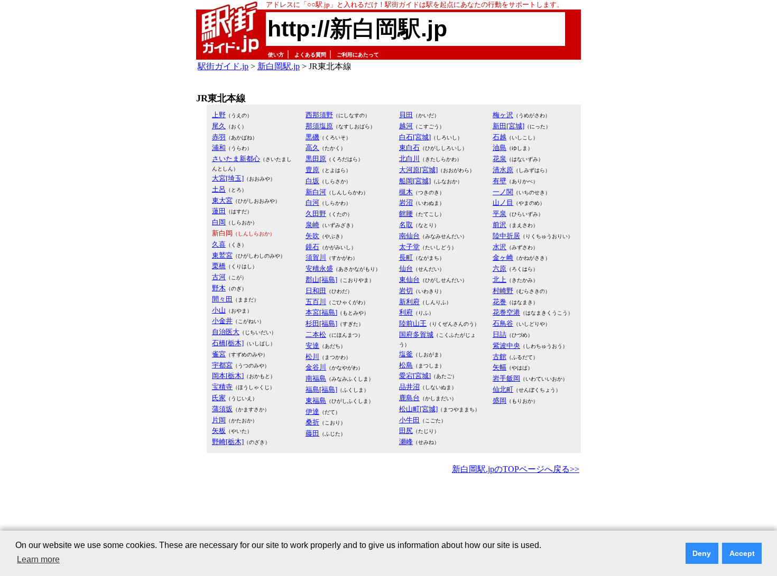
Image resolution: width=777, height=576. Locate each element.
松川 (312, 357)
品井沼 (409, 387)
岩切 (406, 291)
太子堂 (409, 247)
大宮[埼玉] (228, 178)
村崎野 (503, 291)
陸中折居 (506, 236)
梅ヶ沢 (503, 115)
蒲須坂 (222, 409)
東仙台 (409, 280)
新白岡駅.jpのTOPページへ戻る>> (515, 469)
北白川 (409, 159)
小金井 (222, 321)
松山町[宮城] (418, 409)
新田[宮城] (508, 126)
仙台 (406, 268)
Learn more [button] (38, 559)
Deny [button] (701, 553)
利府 (406, 312)
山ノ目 (503, 202)
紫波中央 (506, 346)
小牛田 (409, 420)
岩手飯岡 (506, 378)
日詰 (499, 334)
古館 (499, 357)
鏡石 (312, 247)
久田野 (316, 214)
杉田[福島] (321, 323)
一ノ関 (503, 192)
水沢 (499, 247)
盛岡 (499, 400)
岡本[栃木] (228, 376)
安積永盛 (319, 268)
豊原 (312, 170)
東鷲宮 (222, 255)
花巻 (499, 302)
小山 (219, 310)
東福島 (316, 400)
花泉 (499, 159)
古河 (219, 277)
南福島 (316, 378)
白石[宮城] (415, 137)
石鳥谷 (503, 323)
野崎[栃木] (228, 442)
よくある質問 (310, 55)
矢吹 (312, 236)
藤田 (312, 433)
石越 (499, 137)
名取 (406, 225)
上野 (219, 115)
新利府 (409, 302)
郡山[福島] (321, 280)
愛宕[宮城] (415, 376)
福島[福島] (321, 389)
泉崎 (312, 225)
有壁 (499, 181)
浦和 (219, 148)
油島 (499, 148)
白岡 (219, 222)
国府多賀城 (416, 334)
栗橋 (219, 266)
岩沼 (406, 202)
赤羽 (219, 137)
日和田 (316, 291)
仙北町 (503, 389)
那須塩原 (319, 126)
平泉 (499, 214)
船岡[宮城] (415, 181)
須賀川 (316, 257)
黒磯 (312, 137)
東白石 (409, 148)
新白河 (316, 192)
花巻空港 (506, 312)
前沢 (499, 225)
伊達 (312, 412)
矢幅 (499, 367)
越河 (406, 126)
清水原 (503, 170)
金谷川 (316, 367)
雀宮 (219, 354)
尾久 (219, 126)
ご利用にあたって (358, 55)
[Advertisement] (388, 506)
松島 (406, 365)
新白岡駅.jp (278, 66)
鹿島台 (409, 398)
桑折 (312, 422)
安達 (312, 346)
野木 (219, 288)
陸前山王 (413, 323)
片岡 (219, 420)
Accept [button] (742, 553)
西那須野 (319, 115)
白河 (312, 202)
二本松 (316, 334)
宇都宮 (222, 365)
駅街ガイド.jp (223, 66)
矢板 (219, 431)
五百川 (316, 302)
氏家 (219, 398)
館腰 (406, 214)
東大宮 (222, 200)
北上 (499, 280)
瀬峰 (406, 442)
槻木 (406, 192)
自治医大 (225, 332)
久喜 (219, 244)
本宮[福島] (321, 312)
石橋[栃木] (228, 343)
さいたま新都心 (236, 159)
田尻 (406, 431)
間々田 (222, 299)
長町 (406, 257)
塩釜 (406, 354)
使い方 (276, 55)
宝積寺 (222, 387)
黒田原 (316, 159)
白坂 (312, 181)
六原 (499, 268)
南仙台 (409, 236)
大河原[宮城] (418, 170)
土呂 (219, 189)
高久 (312, 148)
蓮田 (219, 211)
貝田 (406, 115)
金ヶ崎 (503, 257)
